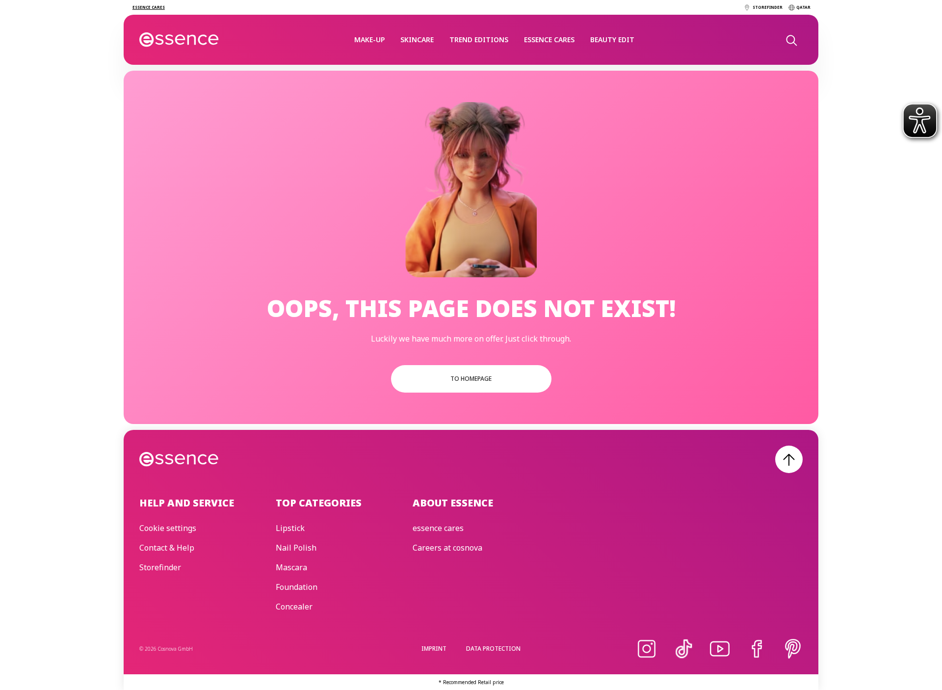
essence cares (549, 39)
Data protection (493, 648)
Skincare (417, 39)
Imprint (433, 648)
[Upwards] (789, 459)
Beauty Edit (612, 39)
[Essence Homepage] (179, 39)
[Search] (791, 40)
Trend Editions (478, 39)
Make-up (369, 39)
